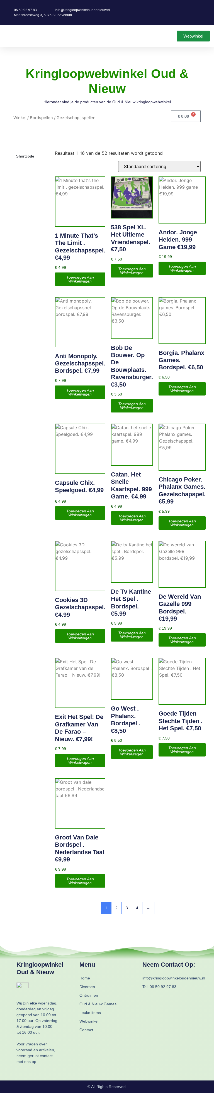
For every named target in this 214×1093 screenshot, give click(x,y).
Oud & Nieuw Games (97, 1004)
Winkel (19, 117)
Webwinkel (88, 1021)
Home (84, 978)
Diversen (87, 986)
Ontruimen (88, 995)
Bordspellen (41, 117)
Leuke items (90, 1012)
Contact (86, 1030)
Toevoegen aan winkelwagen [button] (80, 279)
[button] (8, 36)
